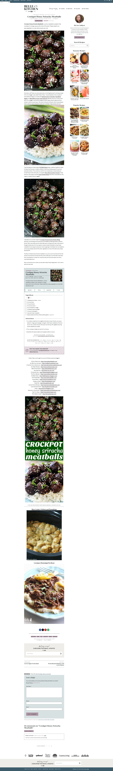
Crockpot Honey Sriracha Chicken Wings (50, 239)
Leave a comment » (47, 640)
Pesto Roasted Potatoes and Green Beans (56, 664)
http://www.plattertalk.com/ (47, 383)
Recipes (37, 14)
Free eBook (29, 0)
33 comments (39, 640)
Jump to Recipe (39, 20)
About (6, 0)
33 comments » (55, 18)
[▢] (26, 300)
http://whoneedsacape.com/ (49, 394)
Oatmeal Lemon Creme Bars (48, 96)
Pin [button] (40, 290)
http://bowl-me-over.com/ (48, 370)
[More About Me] (79, 18)
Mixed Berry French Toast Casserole (38, 98)
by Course (62, 8)
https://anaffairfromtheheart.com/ (50, 363)
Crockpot (45, 636)
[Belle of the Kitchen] (31, 8)
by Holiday (77, 8)
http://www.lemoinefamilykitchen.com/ (50, 385)
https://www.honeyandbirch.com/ (48, 379)
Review (49, 290)
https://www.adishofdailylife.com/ (49, 361)
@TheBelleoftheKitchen (44, 350)
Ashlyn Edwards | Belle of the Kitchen (46, 336)
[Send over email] (48, 630)
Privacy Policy (58, 769)
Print (30, 290)
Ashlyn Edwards (34, 18)
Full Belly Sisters (44, 167)
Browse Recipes (53, 9)
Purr (88, 769)
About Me (35, 769)
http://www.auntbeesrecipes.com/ (49, 367)
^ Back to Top (27, 769)
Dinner (50, 636)
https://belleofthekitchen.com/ (49, 368)
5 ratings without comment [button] (44, 674)
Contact (10, 0)
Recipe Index (85, 8)
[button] (26, 270)
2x (30, 297)
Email (27, 707)
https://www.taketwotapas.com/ (48, 392)
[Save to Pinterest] (45, 630)
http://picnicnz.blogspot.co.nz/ (46, 388)
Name (27, 701)
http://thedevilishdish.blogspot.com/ (49, 372)
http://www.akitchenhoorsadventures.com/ (51, 365)
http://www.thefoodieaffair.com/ (48, 377)
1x (28, 297)
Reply (45, 735)
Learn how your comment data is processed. (46, 719)
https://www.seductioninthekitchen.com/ (50, 390)
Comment (28, 686)
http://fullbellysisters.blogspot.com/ (48, 376)
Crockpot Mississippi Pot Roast (44, 563)
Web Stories (23, 0)
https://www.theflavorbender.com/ (49, 374)
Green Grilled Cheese (44, 174)
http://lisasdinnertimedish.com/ (49, 386)
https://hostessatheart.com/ (48, 381)
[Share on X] (43, 630)
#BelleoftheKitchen (34, 351)
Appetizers (42, 14)
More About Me (79, 37)
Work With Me (16, 0)
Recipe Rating (29, 683)
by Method (69, 8)
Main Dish (55, 636)
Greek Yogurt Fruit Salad (31, 663)
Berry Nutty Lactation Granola (52, 172)
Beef (41, 636)
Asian (38, 636)
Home (2, 0)
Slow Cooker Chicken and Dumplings (44, 509)
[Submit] (9, 2)
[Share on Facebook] (40, 630)
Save (59, 290)
